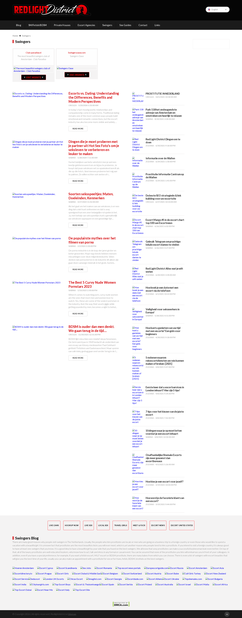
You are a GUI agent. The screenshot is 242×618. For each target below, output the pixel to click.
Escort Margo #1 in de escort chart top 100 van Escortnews (165, 221)
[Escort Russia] (175, 568)
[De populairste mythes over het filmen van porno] (39, 238)
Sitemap (72, 614)
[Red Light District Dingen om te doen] (137, 144)
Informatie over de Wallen (160, 158)
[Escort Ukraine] (170, 579)
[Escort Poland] (144, 584)
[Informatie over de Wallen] (137, 162)
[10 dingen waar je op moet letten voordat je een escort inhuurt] (137, 438)
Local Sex (103, 525)
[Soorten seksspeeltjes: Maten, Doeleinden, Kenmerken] (39, 195)
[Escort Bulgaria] (214, 579)
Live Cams (54, 525)
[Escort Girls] (62, 573)
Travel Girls (120, 525)
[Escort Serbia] (125, 584)
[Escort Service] (20, 579)
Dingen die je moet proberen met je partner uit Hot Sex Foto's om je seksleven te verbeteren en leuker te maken (93, 148)
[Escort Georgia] (113, 579)
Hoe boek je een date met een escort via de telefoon (162, 289)
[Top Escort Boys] (61, 584)
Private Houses (62, 25)
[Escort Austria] (153, 573)
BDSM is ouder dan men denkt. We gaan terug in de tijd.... (91, 329)
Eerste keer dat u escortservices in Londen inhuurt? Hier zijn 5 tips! (165, 389)
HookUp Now (72, 525)
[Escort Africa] (220, 584)
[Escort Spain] (107, 584)
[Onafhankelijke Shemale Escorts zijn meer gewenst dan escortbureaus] (137, 463)
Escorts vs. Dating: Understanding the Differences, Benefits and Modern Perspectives (93, 97)
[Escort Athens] (154, 579)
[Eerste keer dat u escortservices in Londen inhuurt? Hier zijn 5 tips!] (137, 395)
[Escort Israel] (183, 584)
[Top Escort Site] (81, 589)
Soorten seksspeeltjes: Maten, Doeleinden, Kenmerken (90, 196)
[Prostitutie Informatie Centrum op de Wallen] (137, 180)
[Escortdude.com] (134, 579)
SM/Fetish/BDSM (37, 25)
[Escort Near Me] (44, 589)
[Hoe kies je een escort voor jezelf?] (137, 485)
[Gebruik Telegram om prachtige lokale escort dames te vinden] (137, 250)
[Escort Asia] (217, 568)
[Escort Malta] (201, 584)
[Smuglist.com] (93, 579)
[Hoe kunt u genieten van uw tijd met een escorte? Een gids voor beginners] (137, 338)
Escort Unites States (182, 525)
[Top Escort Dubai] (22, 589)
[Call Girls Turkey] (191, 573)
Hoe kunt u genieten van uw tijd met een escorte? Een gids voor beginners (163, 331)
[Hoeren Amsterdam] (23, 568)
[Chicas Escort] (75, 579)
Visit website (33, 77)
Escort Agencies (86, 25)
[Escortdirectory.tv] (22, 573)
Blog (18, 25)
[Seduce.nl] (34, 579)
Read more (78, 128)
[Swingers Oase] (77, 68)
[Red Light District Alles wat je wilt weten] (137, 273)
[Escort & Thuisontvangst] (87, 584)
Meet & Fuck (139, 525)
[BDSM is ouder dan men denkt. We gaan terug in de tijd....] (39, 328)
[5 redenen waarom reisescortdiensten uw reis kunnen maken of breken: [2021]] (137, 368)
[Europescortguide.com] (156, 568)
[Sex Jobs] (85, 568)
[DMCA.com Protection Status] (121, 604)
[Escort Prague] (44, 573)
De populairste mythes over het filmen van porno (92, 240)
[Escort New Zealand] (215, 573)
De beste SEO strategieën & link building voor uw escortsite (163, 197)
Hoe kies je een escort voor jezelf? (164, 481)
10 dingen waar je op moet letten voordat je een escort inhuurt (164, 432)
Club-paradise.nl (33, 52)
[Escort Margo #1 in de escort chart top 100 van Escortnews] (137, 226)
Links (157, 25)
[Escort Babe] (172, 573)
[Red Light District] (51, 9)
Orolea (72, 105)
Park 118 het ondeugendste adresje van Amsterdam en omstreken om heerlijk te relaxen (164, 112)
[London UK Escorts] (53, 579)
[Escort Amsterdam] (197, 568)
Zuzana (150, 145)
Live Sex (88, 525)
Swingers (107, 25)
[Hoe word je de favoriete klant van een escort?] (137, 503)
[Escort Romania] (103, 568)
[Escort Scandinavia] (67, 568)
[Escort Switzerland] (131, 573)
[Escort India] (19, 584)
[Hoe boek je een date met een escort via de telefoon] (137, 294)
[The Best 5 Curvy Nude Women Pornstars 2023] (39, 282)
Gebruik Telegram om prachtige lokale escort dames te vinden (163, 243)
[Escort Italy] (62, 589)
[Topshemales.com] (192, 579)
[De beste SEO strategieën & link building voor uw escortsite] (137, 203)
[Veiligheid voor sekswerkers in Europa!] (137, 314)
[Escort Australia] (164, 584)
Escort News (158, 525)
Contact (143, 25)
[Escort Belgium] (109, 573)
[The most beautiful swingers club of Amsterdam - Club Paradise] (33, 69)
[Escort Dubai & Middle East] (86, 573)
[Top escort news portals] (128, 568)
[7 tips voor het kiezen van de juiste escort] (137, 416)
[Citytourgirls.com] (39, 584)
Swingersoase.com (76, 52)
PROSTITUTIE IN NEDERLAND (163, 93)
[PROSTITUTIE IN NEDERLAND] (137, 97)
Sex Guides (125, 25)
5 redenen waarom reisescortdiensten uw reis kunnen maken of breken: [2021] (165, 360)
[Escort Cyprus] (45, 568)
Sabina (72, 157)
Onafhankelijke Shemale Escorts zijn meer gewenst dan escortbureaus (164, 458)
